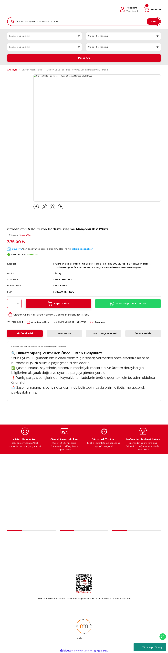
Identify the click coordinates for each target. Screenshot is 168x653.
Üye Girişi (12, 542)
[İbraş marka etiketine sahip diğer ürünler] (17, 221)
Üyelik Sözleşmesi (122, 536)
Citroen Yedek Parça (67, 263)
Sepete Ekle (61, 303)
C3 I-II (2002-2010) (114, 263)
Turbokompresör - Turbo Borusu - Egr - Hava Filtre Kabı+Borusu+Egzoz (98, 267)
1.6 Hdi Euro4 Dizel (138, 263)
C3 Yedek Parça (91, 263)
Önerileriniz (143, 333)
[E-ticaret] (83, 650)
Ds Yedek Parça (69, 554)
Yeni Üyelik (13, 536)
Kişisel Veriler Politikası (124, 560)
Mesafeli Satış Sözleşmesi (126, 542)
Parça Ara (84, 58)
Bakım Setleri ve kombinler (74, 536)
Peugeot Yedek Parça (72, 542)
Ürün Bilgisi (25, 333)
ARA (153, 21)
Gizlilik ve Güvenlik (122, 548)
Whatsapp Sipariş (152, 647)
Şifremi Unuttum (16, 548)
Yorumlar (64, 333)
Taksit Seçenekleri (103, 333)
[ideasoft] (66, 650)
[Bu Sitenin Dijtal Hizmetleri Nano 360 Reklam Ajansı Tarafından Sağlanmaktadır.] (84, 628)
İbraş (58, 273)
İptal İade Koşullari (122, 554)
